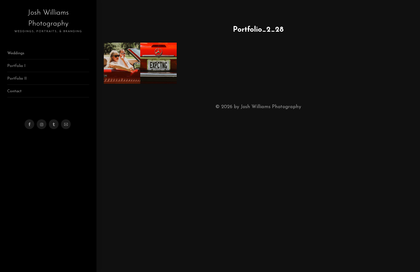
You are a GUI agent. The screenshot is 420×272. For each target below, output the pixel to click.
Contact (14, 91)
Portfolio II (17, 79)
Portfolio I (16, 66)
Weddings (15, 53)
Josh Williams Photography (48, 21)
